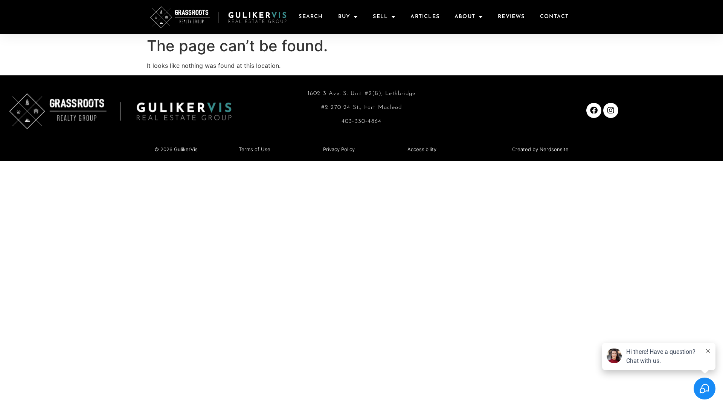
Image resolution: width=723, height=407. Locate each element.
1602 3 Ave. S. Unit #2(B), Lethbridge (361, 93)
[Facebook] (593, 110)
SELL (380, 17)
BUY (344, 17)
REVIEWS (511, 17)
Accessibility (421, 149)
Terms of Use (254, 149)
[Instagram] (610, 110)
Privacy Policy (339, 149)
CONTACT (554, 17)
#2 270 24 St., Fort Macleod (361, 107)
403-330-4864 (361, 121)
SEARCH (311, 17)
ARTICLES (424, 17)
